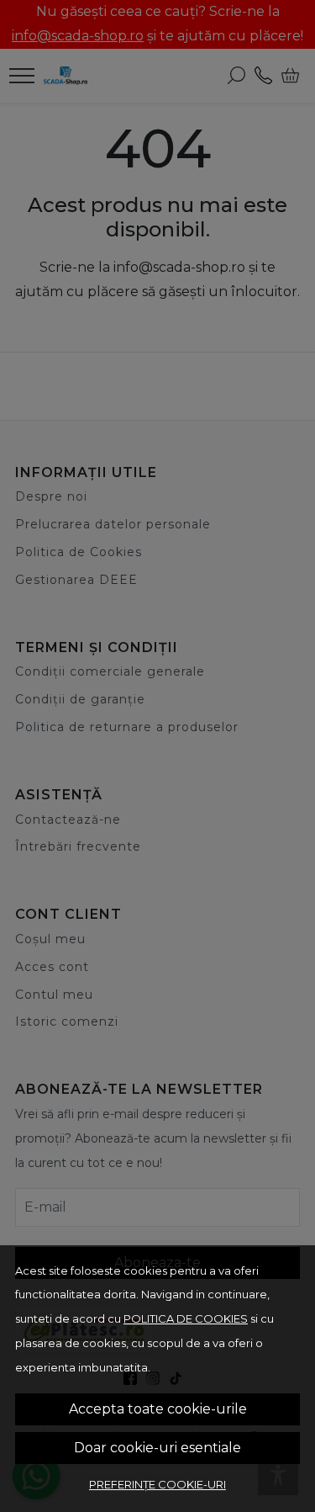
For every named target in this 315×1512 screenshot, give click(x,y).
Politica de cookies (185, 1318)
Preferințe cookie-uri (157, 1484)
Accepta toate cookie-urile (158, 1409)
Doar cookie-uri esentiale (157, 1448)
